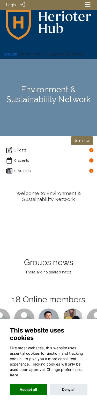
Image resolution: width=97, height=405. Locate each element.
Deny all (69, 389)
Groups (11, 54)
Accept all (28, 389)
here (14, 375)
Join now (82, 140)
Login (11, 5)
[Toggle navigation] (88, 4)
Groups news (48, 262)
